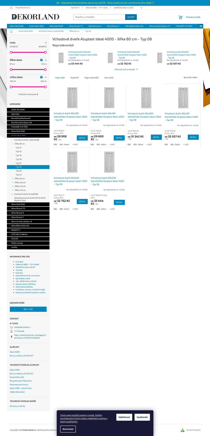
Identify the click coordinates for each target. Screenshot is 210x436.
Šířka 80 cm (20, 143)
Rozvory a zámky (17, 406)
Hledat (131, 17)
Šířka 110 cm (20, 186)
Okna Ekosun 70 (18, 208)
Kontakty (75, 8)
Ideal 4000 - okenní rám (21, 388)
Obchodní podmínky (24, 287)
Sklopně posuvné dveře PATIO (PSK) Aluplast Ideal (29, 199)
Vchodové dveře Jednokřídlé (26, 139)
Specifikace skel (23, 278)
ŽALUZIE (14, 238)
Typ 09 (19, 170)
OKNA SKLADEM (18, 109)
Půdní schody (17, 243)
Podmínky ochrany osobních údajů (30, 289)
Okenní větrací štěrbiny (26, 284)
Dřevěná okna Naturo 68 (21, 122)
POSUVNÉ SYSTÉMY (19, 126)
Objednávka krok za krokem (28, 275)
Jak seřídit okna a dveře (26, 281)
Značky (14, 247)
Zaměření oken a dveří (123, 8)
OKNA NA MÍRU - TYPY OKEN (96, 8)
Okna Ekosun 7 (17, 217)
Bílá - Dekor (64, 144)
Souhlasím (142, 417)
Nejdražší (75, 77)
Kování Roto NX (17, 377)
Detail (82, 138)
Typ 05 (19, 155)
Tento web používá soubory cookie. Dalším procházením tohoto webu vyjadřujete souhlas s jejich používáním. (84, 418)
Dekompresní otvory (19, 384)
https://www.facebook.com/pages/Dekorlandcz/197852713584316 (30, 336)
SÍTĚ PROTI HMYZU (19, 234)
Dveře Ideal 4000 (18, 135)
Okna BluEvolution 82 (20, 225)
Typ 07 (19, 163)
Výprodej (15, 114)
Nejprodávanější (92, 77)
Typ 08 (19, 167)
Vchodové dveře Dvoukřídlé (26, 194)
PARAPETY (15, 230)
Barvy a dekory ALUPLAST (21, 355)
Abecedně (108, 77)
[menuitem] (16, 26)
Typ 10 (19, 174)
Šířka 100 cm (20, 182)
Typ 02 (19, 151)
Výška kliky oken (17, 392)
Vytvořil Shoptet (193, 430)
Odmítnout (124, 417)
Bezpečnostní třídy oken (21, 381)
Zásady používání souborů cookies (31, 292)
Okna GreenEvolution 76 (21, 221)
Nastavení (68, 429)
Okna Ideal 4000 (18, 131)
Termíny (19, 270)
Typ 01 (19, 147)
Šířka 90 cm (20, 178)
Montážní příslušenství (21, 118)
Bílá (55, 144)
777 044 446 (19, 331)
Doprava (19, 272)
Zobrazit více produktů (125, 69)
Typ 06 (19, 159)
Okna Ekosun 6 (17, 212)
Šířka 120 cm (20, 190)
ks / (28, 309)
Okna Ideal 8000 (18, 204)
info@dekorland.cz (22, 327)
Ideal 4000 (15, 352)
